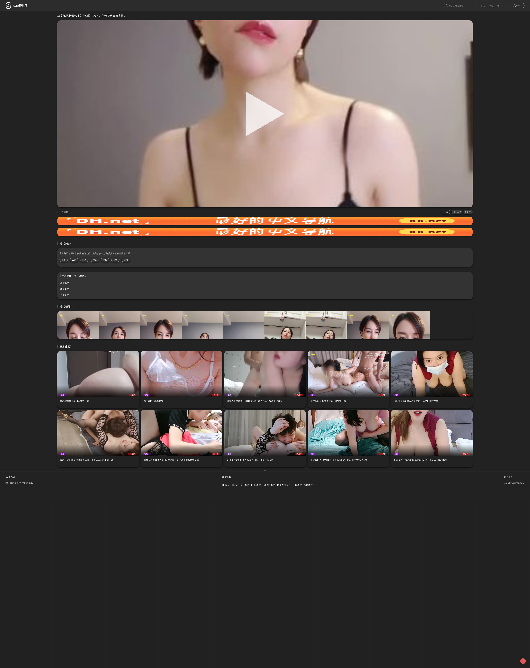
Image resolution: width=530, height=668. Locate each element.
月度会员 (64, 295)
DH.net (226, 485)
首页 (483, 5)
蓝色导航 (244, 485)
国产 (84, 260)
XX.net (235, 485)
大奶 (95, 260)
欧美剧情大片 (284, 485)
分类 (491, 5)
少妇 (105, 260)
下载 (446, 212)
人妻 (74, 260)
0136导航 (256, 485)
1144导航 (297, 485)
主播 (64, 260)
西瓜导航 (308, 485)
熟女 (115, 260)
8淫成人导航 (269, 485)
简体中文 (501, 5)
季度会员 (64, 289)
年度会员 (64, 283)
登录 (518, 5)
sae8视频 (20, 5)
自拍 (126, 260)
